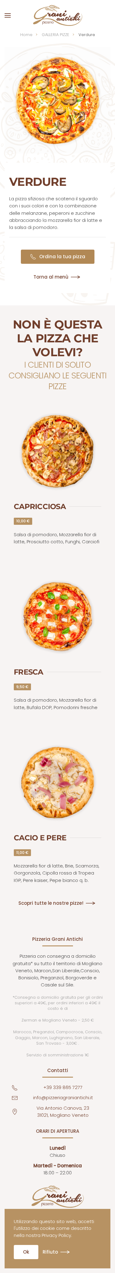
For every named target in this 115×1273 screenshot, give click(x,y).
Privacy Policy (56, 1235)
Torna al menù (50, 277)
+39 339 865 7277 (62, 1087)
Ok (26, 1252)
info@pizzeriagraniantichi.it (63, 1097)
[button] (8, 15)
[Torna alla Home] (57, 15)
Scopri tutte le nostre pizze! (50, 903)
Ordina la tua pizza (62, 256)
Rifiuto (50, 1252)
